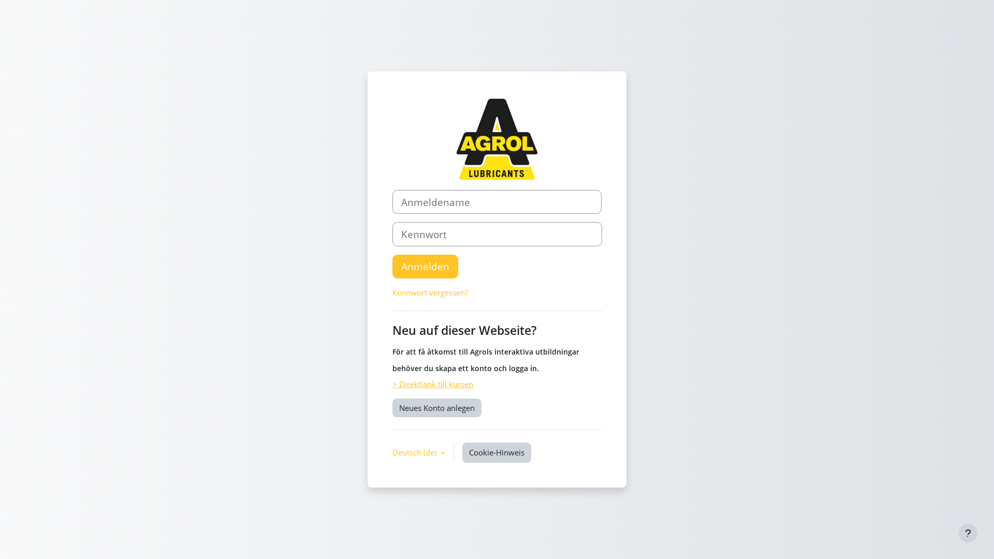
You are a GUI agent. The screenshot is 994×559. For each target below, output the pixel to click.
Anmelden (425, 266)
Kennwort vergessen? (430, 292)
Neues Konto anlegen (437, 408)
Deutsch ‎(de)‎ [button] (415, 452)
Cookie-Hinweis (496, 452)
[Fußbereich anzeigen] (968, 533)
